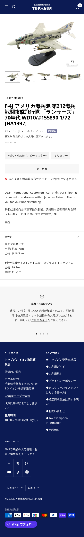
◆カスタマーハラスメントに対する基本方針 (62, 390)
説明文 (8, 236)
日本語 (31, 487)
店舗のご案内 (13, 371)
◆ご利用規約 (54, 373)
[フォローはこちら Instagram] (26, 463)
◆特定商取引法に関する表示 (62, 401)
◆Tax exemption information (57, 420)
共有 (7, 222)
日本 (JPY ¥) (13, 487)
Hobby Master (14, 97)
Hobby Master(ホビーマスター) (26, 155)
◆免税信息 (53, 430)
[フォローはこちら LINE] (26, 472)
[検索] (14, 7)
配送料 (17, 136)
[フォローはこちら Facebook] (9, 463)
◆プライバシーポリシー (61, 380)
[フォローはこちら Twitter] (17, 463)
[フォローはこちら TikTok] (17, 472)
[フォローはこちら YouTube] (9, 472)
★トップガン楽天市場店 (61, 359)
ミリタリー (61, 155)
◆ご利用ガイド (55, 366)
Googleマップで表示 (17, 396)
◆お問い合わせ (55, 411)
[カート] (77, 7)
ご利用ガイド (39, 320)
